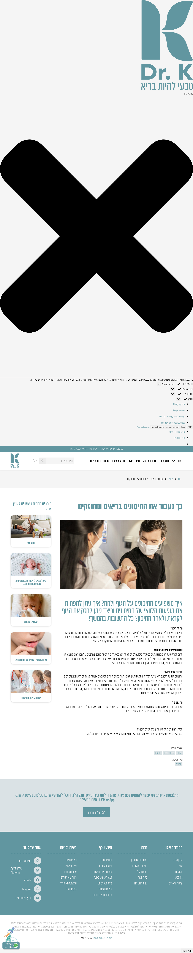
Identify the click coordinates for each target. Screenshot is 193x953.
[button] (96, 236)
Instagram (26, 889)
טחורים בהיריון (70, 871)
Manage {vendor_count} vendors (172, 416)
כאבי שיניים (71, 860)
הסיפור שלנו (106, 860)
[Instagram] (36, 889)
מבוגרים (178, 871)
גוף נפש (178, 877)
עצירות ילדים (71, 866)
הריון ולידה (177, 860)
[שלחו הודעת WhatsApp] (36, 870)
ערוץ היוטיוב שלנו (23, 898)
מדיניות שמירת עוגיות (177, 431)
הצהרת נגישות (105, 889)
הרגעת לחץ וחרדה (68, 883)
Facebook (27, 880)
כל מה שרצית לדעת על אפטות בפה (31, 659)
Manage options (179, 404)
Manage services (179, 410)
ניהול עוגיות (187, 951)
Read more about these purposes (173, 422)
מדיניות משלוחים (139, 866)
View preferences (172, 427)
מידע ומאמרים (105, 866)
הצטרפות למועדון (139, 860)
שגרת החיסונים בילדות (31, 698)
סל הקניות (142, 877)
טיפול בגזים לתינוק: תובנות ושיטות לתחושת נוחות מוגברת (31, 582)
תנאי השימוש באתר (103, 877)
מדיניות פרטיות (179, 437)
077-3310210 (25, 861)
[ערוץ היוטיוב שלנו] (36, 898)
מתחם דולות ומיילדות (102, 871)
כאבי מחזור (71, 889)
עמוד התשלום (140, 883)
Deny (183, 427)
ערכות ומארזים (175, 883)
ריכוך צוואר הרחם (68, 877)
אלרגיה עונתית (31, 621)
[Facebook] (36, 880)
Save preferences (157, 427)
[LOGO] (15, 460)
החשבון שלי (142, 871)
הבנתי (190, 427)
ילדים (180, 866)
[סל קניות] (35, 461)
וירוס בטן (31, 542)
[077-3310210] (36, 861)
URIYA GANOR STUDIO (102, 938)
